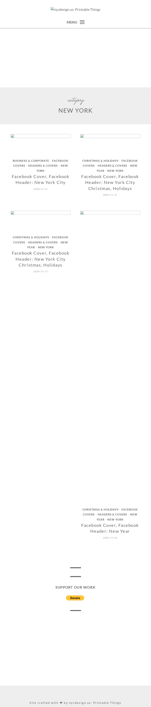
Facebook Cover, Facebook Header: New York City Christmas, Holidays (110, 182)
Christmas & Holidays (100, 161)
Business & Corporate (31, 161)
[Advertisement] (75, 57)
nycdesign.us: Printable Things (95, 702)
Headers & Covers (43, 165)
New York (115, 170)
